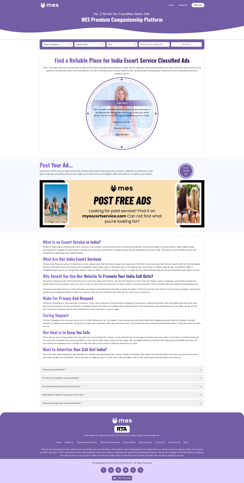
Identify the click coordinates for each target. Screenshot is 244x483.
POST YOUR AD (186, 171)
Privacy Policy (129, 442)
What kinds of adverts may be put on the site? (63, 394)
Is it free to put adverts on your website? (60, 378)
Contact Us (160, 442)
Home (59, 442)
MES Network (124, 478)
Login (171, 5)
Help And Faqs (145, 442)
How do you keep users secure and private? (61, 403)
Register (183, 5)
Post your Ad (174, 442)
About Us (69, 442)
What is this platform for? (53, 369)
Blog (186, 442)
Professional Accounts (87, 442)
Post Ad (198, 5)
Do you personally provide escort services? (61, 386)
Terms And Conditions (110, 442)
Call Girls (122, 103)
